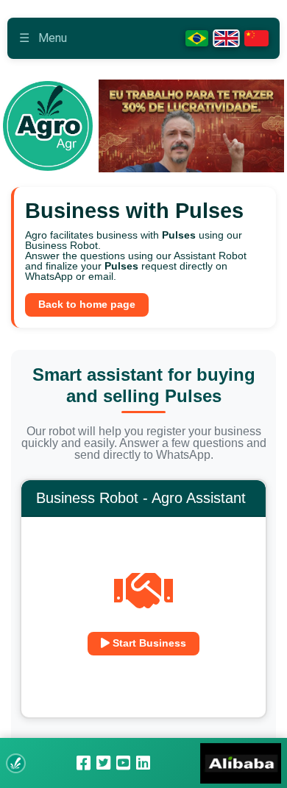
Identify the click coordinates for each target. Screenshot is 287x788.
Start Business (148, 643)
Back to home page (86, 304)
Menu (43, 38)
